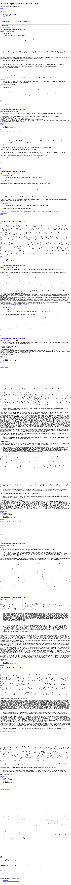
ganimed (7, 111)
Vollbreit (7, 31)
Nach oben (2, 106)
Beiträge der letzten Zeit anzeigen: (11, 865)
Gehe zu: (2, 873)
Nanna (6, 367)
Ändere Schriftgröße (6, 15)
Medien (17, 14)
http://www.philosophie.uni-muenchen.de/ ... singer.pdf (17, 304)
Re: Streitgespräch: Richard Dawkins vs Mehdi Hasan (12, 29)
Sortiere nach (25, 865)
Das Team (4, 881)
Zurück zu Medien (3, 870)
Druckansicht (5, 16)
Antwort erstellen (3, 23)
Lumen (6, 223)
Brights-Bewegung (12, 14)
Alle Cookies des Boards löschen (13, 881)
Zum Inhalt (2, 8)
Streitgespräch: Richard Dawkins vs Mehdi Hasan (14, 21)
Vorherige (3, 865)
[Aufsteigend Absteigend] (38, 865)
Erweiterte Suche (4, 11)
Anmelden (4, 19)
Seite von (7, 27)
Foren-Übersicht (5, 14)
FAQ (3, 18)
